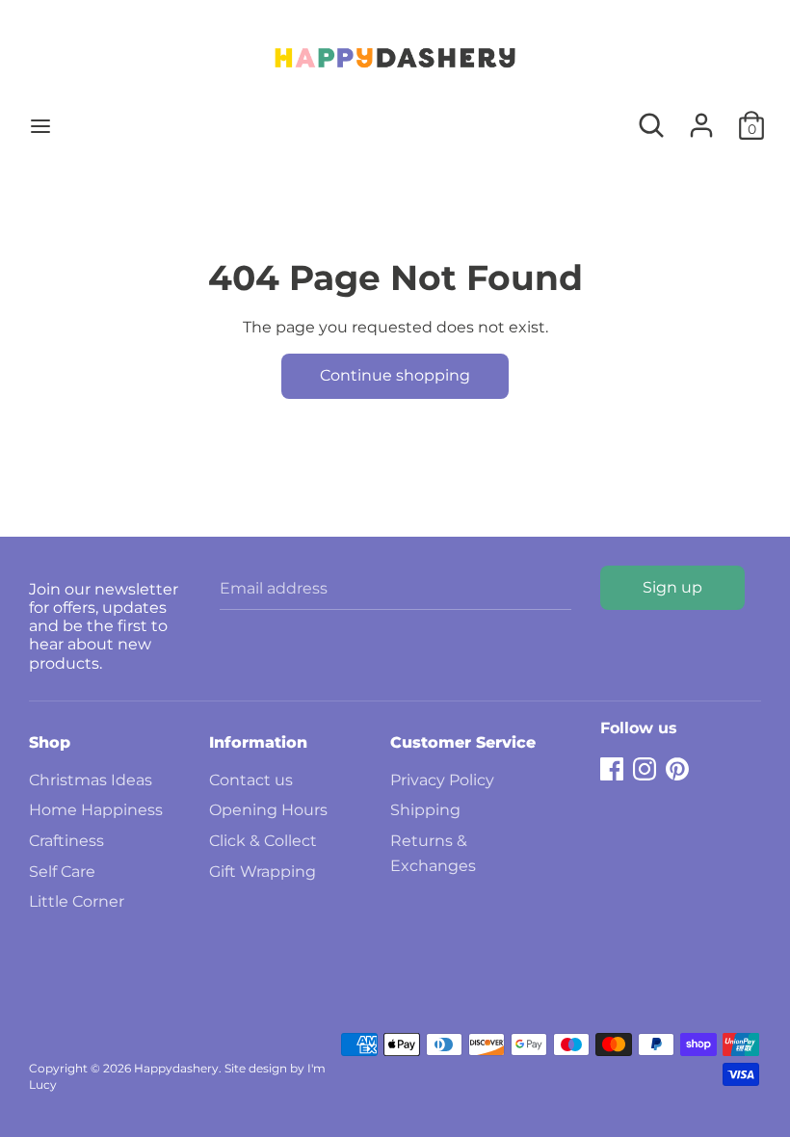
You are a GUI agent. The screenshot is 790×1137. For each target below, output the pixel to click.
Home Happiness (96, 810)
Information (258, 742)
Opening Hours (268, 810)
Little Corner (76, 901)
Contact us (251, 780)
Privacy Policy (442, 780)
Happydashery (176, 1068)
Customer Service (463, 742)
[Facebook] (611, 766)
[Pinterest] (677, 766)
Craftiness (66, 841)
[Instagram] (644, 766)
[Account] (701, 118)
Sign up (672, 587)
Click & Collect (263, 841)
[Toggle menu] (40, 126)
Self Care (62, 871)
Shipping (425, 810)
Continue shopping (395, 375)
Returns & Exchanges (433, 853)
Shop (49, 742)
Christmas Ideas (90, 780)
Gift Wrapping (262, 871)
